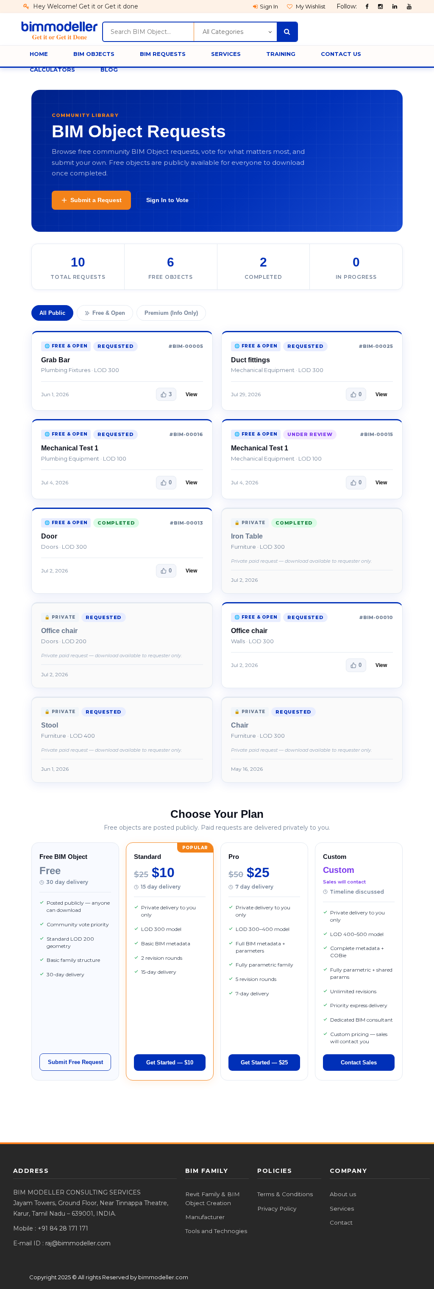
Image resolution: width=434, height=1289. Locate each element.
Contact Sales (359, 1062)
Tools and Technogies (216, 1231)
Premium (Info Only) (171, 313)
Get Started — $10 (169, 1062)
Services (342, 1208)
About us (343, 1194)
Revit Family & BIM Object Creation (212, 1198)
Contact (341, 1222)
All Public (52, 313)
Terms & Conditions (285, 1194)
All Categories (223, 32)
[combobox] (148, 31)
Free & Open (108, 313)
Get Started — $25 (264, 1062)
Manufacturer (205, 1217)
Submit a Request (96, 200)
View (191, 394)
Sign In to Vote (167, 200)
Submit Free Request (75, 1062)
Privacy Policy (276, 1208)
